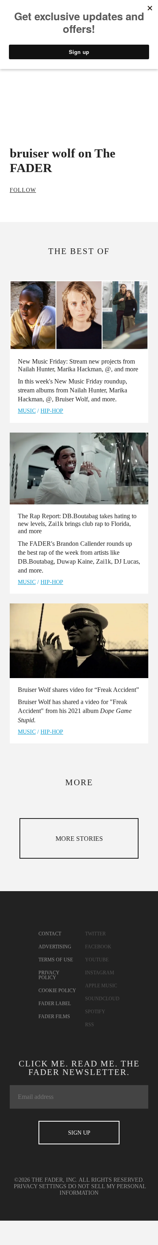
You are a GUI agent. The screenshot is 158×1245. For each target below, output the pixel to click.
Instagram (99, 973)
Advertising (54, 947)
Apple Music (101, 986)
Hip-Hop (52, 411)
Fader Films (54, 1016)
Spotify (95, 1012)
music (27, 411)
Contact (49, 934)
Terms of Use (55, 960)
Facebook (98, 947)
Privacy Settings (40, 1186)
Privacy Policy (49, 975)
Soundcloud (102, 999)
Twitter (95, 934)
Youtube (97, 960)
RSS (89, 1024)
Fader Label (54, 1003)
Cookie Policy (57, 990)
